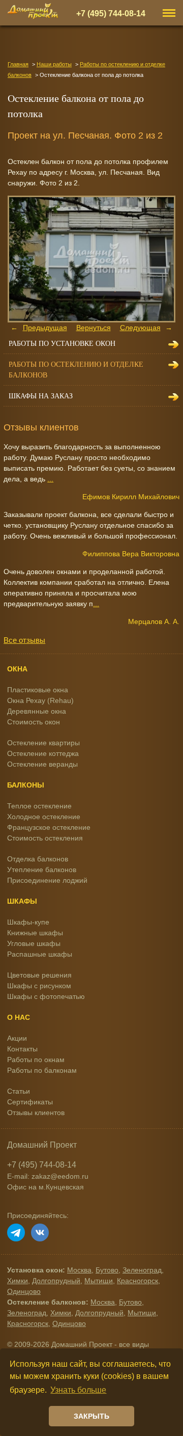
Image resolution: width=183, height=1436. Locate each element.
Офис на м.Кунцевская (45, 1187)
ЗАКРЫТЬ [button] (91, 1416)
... (50, 479)
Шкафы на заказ (41, 396)
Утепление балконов (41, 869)
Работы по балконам (42, 1070)
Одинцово (24, 1291)
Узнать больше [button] (78, 1390)
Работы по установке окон (62, 343)
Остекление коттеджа (43, 753)
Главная (18, 64)
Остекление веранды (42, 764)
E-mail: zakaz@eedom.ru (47, 1176)
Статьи (18, 1091)
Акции (17, 1038)
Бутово (107, 1270)
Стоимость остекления (45, 838)
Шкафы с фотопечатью (46, 996)
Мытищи (98, 1281)
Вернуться (93, 327)
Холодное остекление (43, 816)
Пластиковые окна (37, 690)
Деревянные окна (36, 711)
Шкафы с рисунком (39, 986)
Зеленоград (142, 1270)
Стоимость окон (33, 722)
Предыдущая (45, 327)
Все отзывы (24, 640)
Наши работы (54, 64)
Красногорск (137, 1281)
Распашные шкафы (39, 954)
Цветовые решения (39, 975)
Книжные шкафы (35, 933)
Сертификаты (30, 1102)
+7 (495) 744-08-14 (110, 13)
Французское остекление (48, 827)
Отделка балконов (37, 859)
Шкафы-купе (28, 922)
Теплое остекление (39, 806)
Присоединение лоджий (47, 880)
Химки (17, 1281)
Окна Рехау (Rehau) (40, 700)
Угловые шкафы (33, 943)
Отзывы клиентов (36, 1112)
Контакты (22, 1049)
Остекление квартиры (43, 743)
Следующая (140, 327)
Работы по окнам (36, 1059)
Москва (79, 1270)
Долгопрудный (56, 1281)
